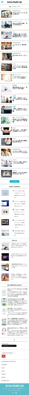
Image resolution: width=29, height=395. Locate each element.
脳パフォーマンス (17, 74)
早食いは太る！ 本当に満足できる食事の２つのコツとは (20, 130)
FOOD (14, 64)
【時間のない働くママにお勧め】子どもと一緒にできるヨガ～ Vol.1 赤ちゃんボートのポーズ (19, 245)
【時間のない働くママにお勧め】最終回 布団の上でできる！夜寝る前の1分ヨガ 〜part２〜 (20, 35)
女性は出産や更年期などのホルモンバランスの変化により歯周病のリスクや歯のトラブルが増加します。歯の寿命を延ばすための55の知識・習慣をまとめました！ (17, 301)
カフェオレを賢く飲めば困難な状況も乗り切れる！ (20, 141)
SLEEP (3, 368)
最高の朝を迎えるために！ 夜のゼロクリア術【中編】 (20, 88)
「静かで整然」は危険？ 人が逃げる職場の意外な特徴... (19, 233)
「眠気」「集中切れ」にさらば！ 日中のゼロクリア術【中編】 (20, 110)
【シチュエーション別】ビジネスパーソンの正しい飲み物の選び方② (20, 67)
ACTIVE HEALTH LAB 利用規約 (12, 390)
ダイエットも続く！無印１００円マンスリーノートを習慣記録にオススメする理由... (19, 194)
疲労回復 (15, 85)
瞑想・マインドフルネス (18, 117)
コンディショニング (17, 21)
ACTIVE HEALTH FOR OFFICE (8, 361)
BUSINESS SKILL (17, 10)
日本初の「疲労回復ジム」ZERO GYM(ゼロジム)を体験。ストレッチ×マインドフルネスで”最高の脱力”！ (19, 277)
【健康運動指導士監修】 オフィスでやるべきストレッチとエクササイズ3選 (19, 265)
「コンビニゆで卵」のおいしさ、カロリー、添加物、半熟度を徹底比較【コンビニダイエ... (19, 224)
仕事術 (14, 96)
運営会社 (19, 390)
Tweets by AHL (5, 344)
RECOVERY (4, 364)
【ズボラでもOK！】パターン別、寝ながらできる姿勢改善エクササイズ (19, 255)
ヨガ (14, 32)
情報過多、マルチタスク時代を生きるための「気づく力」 (20, 173)
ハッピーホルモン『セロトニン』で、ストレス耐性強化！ (19, 77)
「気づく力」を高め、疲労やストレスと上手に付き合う (20, 162)
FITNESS (3, 374)
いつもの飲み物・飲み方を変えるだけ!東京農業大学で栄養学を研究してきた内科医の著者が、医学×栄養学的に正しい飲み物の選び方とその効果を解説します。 (17, 321)
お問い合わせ (15, 388)
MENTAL (15, 160)
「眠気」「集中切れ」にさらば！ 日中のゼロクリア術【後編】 (20, 99)
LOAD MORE (14, 181)
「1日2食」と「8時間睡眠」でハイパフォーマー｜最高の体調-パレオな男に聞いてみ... (19, 213)
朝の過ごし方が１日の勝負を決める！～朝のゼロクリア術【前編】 (20, 120)
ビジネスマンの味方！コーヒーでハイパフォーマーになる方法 (20, 152)
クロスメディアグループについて (7, 388)
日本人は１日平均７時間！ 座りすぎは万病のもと (20, 24)
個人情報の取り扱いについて (21, 388)
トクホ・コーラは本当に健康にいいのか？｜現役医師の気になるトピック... (19, 204)
